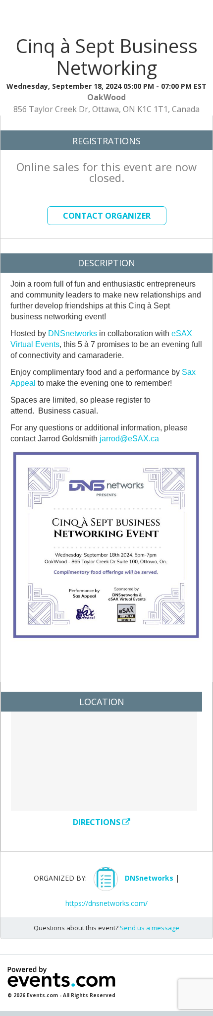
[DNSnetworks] (149, 888)
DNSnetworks (72, 333)
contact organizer (107, 215)
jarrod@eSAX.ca (129, 438)
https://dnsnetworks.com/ (106, 903)
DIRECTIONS (97, 822)
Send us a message (149, 927)
